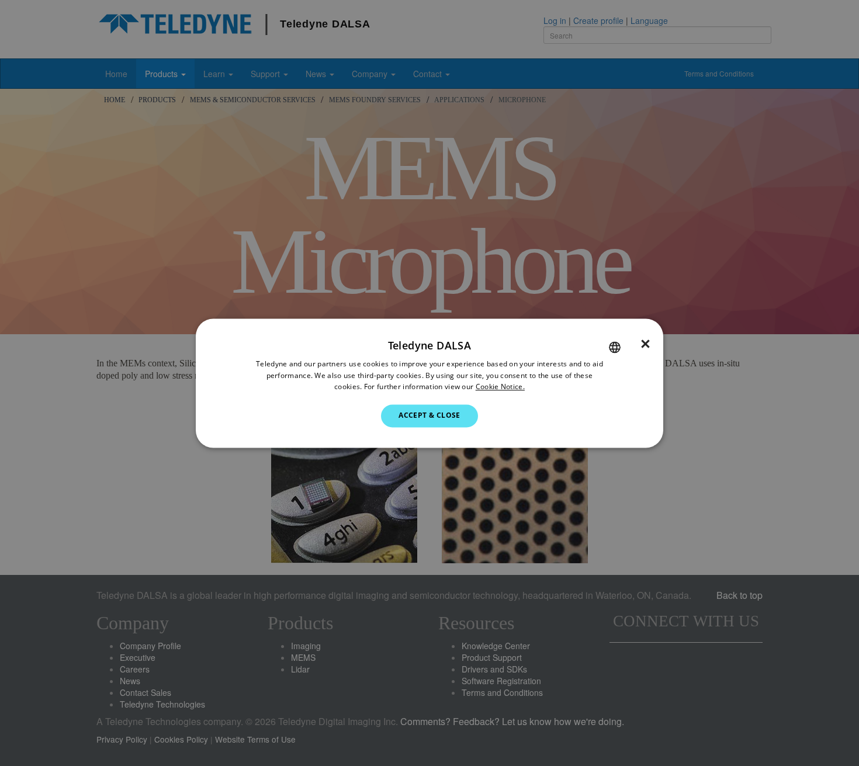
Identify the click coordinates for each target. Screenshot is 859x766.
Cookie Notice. (500, 387)
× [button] (645, 344)
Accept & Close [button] (429, 416)
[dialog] (429, 383)
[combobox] (615, 347)
